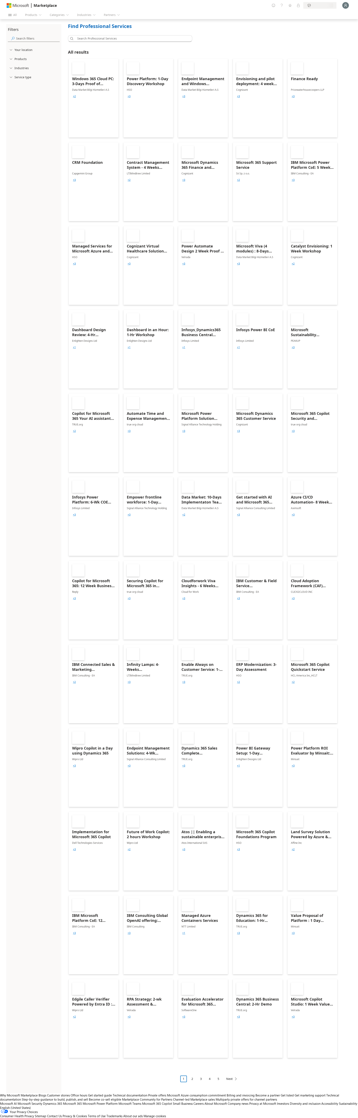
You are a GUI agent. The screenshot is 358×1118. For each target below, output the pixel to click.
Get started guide (100, 1095)
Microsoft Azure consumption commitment (197, 1095)
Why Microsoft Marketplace (19, 1095)
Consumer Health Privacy (17, 1116)
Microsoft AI (8, 1103)
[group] (74, 96)
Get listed (287, 1095)
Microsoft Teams (130, 1103)
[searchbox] (38, 38)
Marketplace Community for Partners (147, 1099)
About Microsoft (215, 1103)
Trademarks (114, 1116)
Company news (238, 1103)
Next (229, 1079)
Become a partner (267, 1095)
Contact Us (54, 1116)
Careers (199, 1103)
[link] (94, 98)
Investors (283, 1103)
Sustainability (348, 1103)
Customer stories (58, 1095)
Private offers (157, 1095)
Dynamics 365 (52, 1103)
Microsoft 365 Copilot (157, 1103)
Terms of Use (97, 1116)
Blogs (42, 1095)
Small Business (183, 1103)
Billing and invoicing (241, 1095)
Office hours (79, 1095)
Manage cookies (155, 1116)
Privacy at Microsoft (262, 1103)
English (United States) (15, 1108)
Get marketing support (310, 1095)
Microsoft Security (30, 1103)
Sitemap (40, 1116)
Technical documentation (130, 1095)
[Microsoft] (18, 5)
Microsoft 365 (72, 1103)
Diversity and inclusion (305, 1103)
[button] (71, 38)
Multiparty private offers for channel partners (246, 1099)
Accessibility (329, 1103)
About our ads (133, 1116)
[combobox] (131, 38)
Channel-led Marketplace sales (194, 1099)
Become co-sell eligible (105, 1099)
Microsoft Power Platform (100, 1103)
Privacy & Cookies (75, 1116)
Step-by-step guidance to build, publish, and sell (55, 1099)
